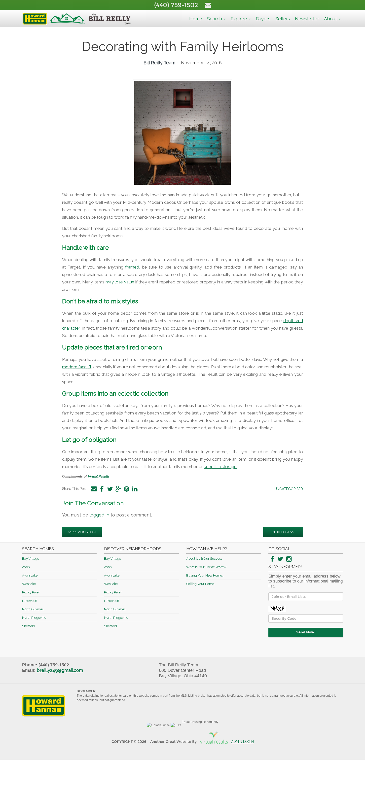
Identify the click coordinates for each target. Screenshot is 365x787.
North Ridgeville (34, 617)
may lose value (120, 281)
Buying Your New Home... (205, 575)
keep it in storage (220, 466)
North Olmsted (33, 609)
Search (215, 18)
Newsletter (307, 18)
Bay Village (30, 558)
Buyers (263, 18)
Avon (26, 567)
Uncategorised (288, 489)
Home (195, 18)
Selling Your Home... (201, 584)
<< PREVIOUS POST (82, 532)
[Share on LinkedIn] (134, 489)
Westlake (29, 584)
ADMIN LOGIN (242, 742)
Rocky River (31, 592)
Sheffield (28, 626)
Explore (239, 18)
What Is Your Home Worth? (206, 567)
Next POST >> (283, 532)
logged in (99, 514)
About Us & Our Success (204, 558)
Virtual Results (98, 476)
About (331, 18)
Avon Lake (29, 575)
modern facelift (76, 366)
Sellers (282, 18)
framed (132, 267)
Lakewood (29, 601)
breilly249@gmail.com (60, 670)
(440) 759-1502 (177, 5)
